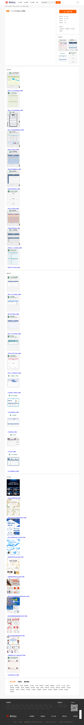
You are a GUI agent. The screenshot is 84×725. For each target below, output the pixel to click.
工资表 (36, 685)
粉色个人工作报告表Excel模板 (14, 373)
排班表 (21, 685)
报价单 (68, 685)
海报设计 (38, 708)
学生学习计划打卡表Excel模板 (14, 353)
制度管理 (26, 685)
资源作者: (61, 22)
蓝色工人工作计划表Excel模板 (14, 294)
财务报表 (51, 706)
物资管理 (16, 685)
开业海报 (66, 689)
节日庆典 (50, 705)
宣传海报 (41, 706)
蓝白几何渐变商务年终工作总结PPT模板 (16, 537)
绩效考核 (41, 685)
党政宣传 (40, 705)
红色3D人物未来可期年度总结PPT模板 (16, 635)
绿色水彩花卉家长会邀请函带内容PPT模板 (17, 517)
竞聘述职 (17, 705)
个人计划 (72, 28)
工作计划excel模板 (12, 451)
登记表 (11, 685)
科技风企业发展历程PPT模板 (14, 498)
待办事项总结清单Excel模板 (14, 228)
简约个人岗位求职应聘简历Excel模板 (16, 129)
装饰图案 (12, 689)
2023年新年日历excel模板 (13, 675)
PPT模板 (20, 2)
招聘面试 (52, 685)
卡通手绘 (17, 689)
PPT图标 (47, 708)
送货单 (22, 687)
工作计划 (61, 28)
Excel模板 (32, 2)
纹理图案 (39, 689)
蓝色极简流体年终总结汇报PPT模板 (15, 557)
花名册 (37, 687)
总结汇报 (12, 705)
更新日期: (61, 16)
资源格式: (61, 20)
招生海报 (12, 691)
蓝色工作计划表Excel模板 (13, 149)
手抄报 (37, 706)
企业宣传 (26, 705)
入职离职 (47, 685)
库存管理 (17, 687)
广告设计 (33, 708)
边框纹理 (63, 687)
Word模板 (26, 2)
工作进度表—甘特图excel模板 (14, 392)
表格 (61, 30)
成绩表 (42, 687)
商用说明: (61, 18)
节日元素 (69, 687)
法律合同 (28, 706)
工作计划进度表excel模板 (13, 412)
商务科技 (28, 689)
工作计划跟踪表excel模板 (13, 471)
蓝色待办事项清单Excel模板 (14, 188)
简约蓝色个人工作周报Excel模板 (15, 247)
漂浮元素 (52, 687)
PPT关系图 (8, 706)
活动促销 (44, 689)
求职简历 (18, 706)
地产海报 (61, 689)
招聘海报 (55, 689)
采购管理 (12, 687)
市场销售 (29, 708)
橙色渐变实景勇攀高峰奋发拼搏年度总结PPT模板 (18, 596)
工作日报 (67, 28)
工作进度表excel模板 (12, 431)
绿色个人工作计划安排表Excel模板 (15, 110)
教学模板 (31, 705)
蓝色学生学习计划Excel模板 (14, 267)
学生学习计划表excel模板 (13, 208)
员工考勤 (32, 685)
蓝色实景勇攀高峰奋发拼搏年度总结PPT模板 (17, 616)
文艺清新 (34, 689)
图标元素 (47, 687)
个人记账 (63, 685)
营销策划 (45, 705)
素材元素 (43, 708)
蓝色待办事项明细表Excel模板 (14, 169)
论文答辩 (36, 705)
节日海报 (50, 689)
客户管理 (33, 687)
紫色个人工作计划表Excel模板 (14, 333)
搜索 (58, 2)
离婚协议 (32, 706)
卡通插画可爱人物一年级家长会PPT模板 (16, 655)
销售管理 (27, 687)
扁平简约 (23, 689)
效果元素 (58, 687)
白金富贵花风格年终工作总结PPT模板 (16, 576)
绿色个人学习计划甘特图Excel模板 (15, 90)
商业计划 (22, 705)
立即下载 (69, 12)
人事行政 (23, 706)
